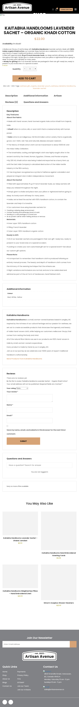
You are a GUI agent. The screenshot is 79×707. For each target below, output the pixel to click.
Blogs (4, 682)
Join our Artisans (24, 689)
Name (10, 405)
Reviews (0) (11, 102)
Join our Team (23, 686)
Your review (12, 392)
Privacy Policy (22, 675)
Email (10, 415)
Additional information (35, 95)
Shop (4, 675)
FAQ (19, 679)
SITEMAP (20, 682)
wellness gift (25, 86)
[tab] (11, 96)
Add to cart (27, 78)
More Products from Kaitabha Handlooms (24, 359)
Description (11, 95)
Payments (21, 672)
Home (4, 672)
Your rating (12, 388)
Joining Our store (66, 9)
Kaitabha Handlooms (67, 86)
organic (34, 86)
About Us (6, 679)
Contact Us (7, 686)
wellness (54, 86)
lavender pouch (44, 86)
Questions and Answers (36, 102)
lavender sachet (39, 88)
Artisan (58, 95)
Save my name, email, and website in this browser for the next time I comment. (36, 432)
